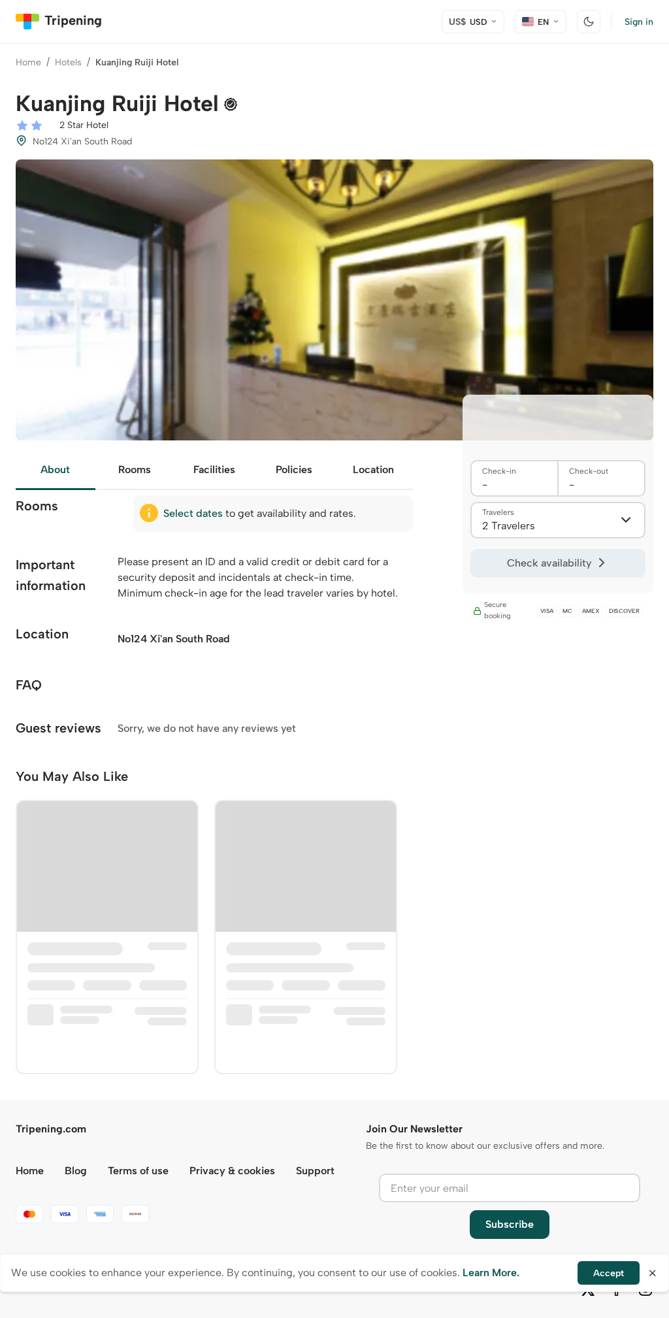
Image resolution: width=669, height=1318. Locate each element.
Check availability (549, 563)
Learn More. (491, 1272)
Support (315, 1170)
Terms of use (138, 1170)
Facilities (214, 469)
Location (373, 469)
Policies (294, 469)
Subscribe (509, 1224)
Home (28, 62)
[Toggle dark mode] (588, 21)
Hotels (68, 62)
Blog (76, 1170)
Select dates (193, 513)
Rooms (134, 469)
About (55, 469)
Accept (608, 1273)
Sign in (639, 21)
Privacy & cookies (232, 1170)
